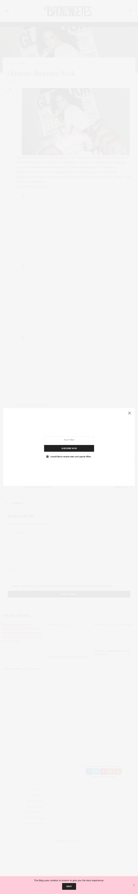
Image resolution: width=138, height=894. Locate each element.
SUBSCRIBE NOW (69, 448)
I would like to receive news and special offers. (71, 457)
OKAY (69, 886)
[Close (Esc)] (129, 413)
